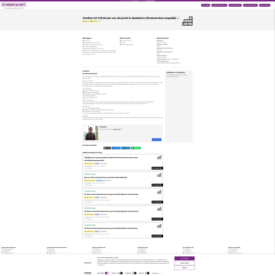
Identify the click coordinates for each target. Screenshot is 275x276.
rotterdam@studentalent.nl (8, 253)
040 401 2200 (233, 251)
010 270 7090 (135, 0)
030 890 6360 (142, 251)
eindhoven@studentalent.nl (235, 253)
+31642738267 (116, 129)
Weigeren (184, 267)
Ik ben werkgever (235, 5)
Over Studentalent (250, 5)
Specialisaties (264, 5)
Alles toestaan (184, 258)
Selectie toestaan (184, 263)
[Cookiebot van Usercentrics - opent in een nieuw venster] (87, 273)
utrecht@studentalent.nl (190, 253)
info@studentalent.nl (150, 0)
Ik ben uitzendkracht (219, 5)
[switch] (121, 273)
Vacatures (205, 5)
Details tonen (155, 273)
